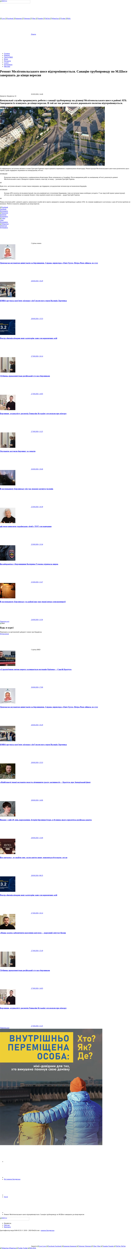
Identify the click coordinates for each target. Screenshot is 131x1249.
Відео (6, 59)
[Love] (2, 18)
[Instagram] (18, 18)
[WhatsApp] (54, 18)
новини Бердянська (47, 1230)
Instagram (73, 1246)
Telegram (87, 1246)
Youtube (111, 1246)
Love (44, 1246)
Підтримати (8, 64)
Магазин (7, 66)
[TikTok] (46, 18)
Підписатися (4, 634)
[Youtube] (39, 18)
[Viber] (33, 18)
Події (6, 1197)
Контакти (7, 1227)
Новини (7, 55)
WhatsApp (12, 1248)
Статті (6, 63)
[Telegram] (26, 18)
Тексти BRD (8, 57)
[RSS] (68, 18)
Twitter (25, 1248)
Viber (99, 1246)
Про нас (7, 1225)
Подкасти (7, 61)
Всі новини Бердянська (12, 1179)
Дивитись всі (4, 621)
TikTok (123, 1246)
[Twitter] (62, 18)
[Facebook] (9, 18)
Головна (7, 53)
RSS (34, 1248)
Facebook (58, 1246)
